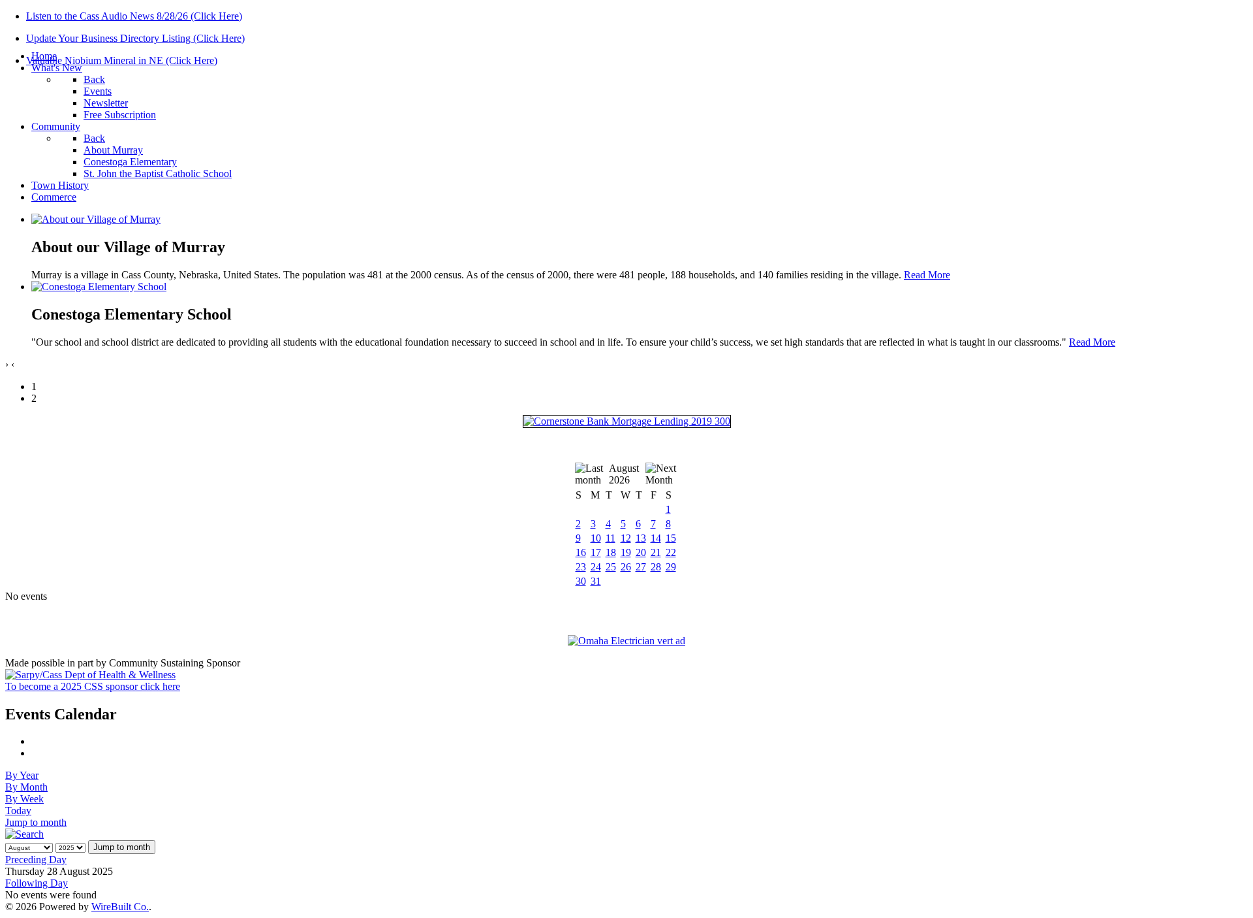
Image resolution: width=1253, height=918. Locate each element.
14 (656, 538)
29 (671, 566)
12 (626, 538)
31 (596, 581)
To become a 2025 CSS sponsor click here (92, 686)
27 (641, 566)
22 (671, 552)
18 (611, 552)
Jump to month (36, 822)
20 (641, 552)
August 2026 (624, 474)
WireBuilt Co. (120, 906)
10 (596, 538)
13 (641, 538)
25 (611, 566)
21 (656, 552)
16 (581, 552)
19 (626, 552)
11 (610, 538)
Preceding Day (36, 859)
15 (671, 538)
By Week (24, 798)
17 (596, 552)
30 (581, 581)
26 (626, 566)
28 (656, 566)
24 (596, 566)
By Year (22, 775)
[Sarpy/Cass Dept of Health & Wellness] (90, 674)
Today (18, 810)
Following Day (36, 883)
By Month (26, 787)
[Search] (24, 834)
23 (581, 566)
